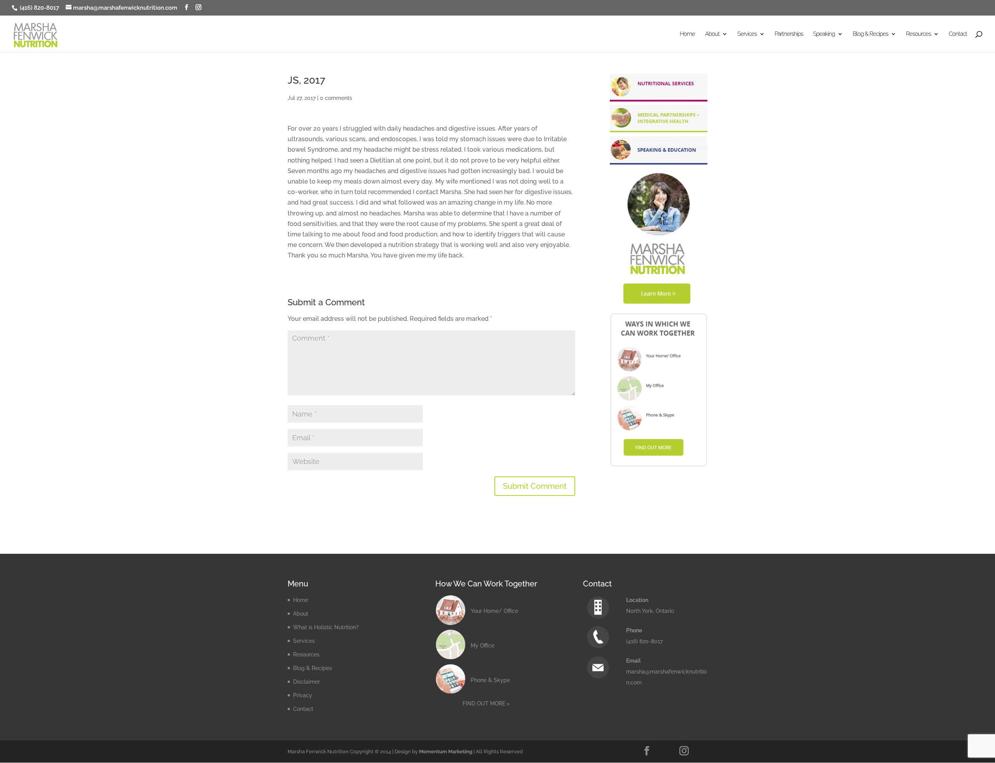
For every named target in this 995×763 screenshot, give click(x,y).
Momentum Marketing (445, 751)
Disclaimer (306, 682)
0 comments (336, 98)
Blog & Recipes (312, 668)
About (300, 614)
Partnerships (789, 34)
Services (304, 641)
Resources (306, 654)
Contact (958, 34)
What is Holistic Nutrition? (326, 627)
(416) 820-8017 (38, 7)
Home (687, 34)
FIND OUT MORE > (486, 703)
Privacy (302, 695)
